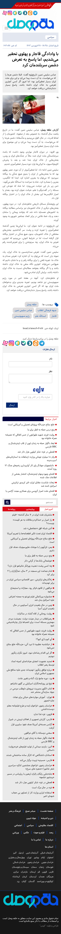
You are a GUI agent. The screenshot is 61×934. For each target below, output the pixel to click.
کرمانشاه (16, 876)
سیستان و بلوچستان (20, 867)
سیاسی (50, 37)
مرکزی (16, 871)
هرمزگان (50, 876)
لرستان (33, 871)
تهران (29, 857)
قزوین (44, 871)
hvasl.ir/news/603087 (33, 328)
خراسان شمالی (19, 862)
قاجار (54, 316)
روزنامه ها (11, 509)
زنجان (41, 867)
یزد (18, 881)
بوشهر (36, 857)
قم (39, 871)
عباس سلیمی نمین (23, 310)
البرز (14, 852)
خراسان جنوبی (47, 862)
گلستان (31, 881)
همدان (41, 876)
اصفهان (50, 857)
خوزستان (49, 867)
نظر (50, 371)
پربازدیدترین (30, 509)
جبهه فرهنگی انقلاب (47, 310)
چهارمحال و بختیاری (16, 857)
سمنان (34, 867)
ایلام (43, 857)
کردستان (33, 876)
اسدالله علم (40, 316)
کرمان (24, 876)
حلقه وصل (46, 129)
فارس (51, 871)
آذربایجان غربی (32, 852)
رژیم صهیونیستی (22, 316)
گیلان (24, 881)
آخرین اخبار (49, 509)
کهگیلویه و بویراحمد (45, 881)
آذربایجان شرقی (46, 852)
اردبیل (21, 852)
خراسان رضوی (33, 862)
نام (50, 358)
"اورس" (43, 925)
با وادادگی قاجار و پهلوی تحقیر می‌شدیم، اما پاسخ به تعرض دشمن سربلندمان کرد (33, 59)
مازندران (24, 871)
